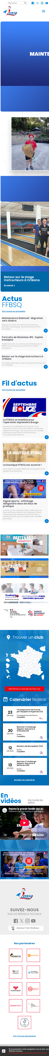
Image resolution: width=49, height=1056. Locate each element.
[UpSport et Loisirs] (33, 955)
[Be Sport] (33, 989)
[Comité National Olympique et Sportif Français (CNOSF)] (24, 1022)
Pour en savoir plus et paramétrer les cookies (28, 1053)
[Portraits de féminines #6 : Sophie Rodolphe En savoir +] (25, 157)
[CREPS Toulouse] (15, 955)
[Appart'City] (15, 1005)
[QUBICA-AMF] (15, 989)
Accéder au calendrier (24, 780)
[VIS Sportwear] (15, 972)
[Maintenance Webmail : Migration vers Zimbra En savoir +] (25, 67)
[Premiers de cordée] (33, 972)
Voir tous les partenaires (24, 1036)
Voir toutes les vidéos (35, 801)
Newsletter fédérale (28, 928)
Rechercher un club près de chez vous (24, 689)
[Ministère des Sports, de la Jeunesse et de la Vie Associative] (33, 1005)
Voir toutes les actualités (13, 311)
